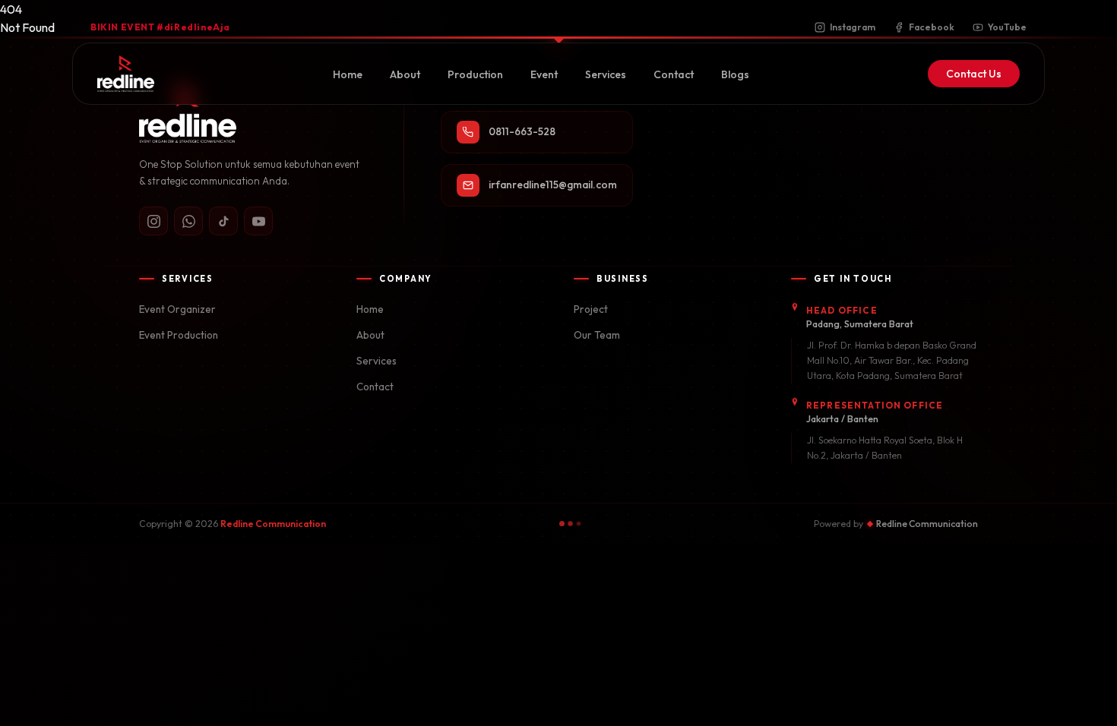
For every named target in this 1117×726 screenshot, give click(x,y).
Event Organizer (177, 309)
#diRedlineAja (160, 27)
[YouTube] (258, 221)
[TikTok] (223, 221)
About (405, 74)
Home (347, 74)
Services (605, 74)
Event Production (178, 335)
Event (544, 74)
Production (475, 74)
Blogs (735, 74)
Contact (673, 74)
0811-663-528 (522, 131)
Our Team (597, 335)
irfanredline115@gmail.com (553, 184)
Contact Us (974, 73)
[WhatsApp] (188, 221)
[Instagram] (153, 221)
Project (591, 309)
